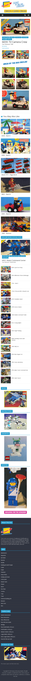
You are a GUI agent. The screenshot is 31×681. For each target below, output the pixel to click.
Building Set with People (7, 565)
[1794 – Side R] (6, 282)
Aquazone (3, 555)
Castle (2, 567)
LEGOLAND (4, 579)
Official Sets (18, 37)
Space (2, 586)
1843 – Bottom (6, 233)
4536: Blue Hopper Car (16, 354)
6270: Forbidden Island (16, 299)
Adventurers (4, 553)
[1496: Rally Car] (6, 345)
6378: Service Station (16, 307)
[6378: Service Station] (6, 306)
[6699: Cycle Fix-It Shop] (6, 267)
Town (4, 39)
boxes (20, 540)
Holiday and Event (5, 577)
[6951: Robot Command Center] (15, 240)
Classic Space (6, 256)
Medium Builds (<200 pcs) (7, 632)
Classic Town (5, 37)
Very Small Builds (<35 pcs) (7, 627)
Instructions (5, 48)
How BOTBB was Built (6, 639)
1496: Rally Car (15, 346)
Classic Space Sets (14, 256)
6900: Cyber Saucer (16, 378)
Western (3, 601)
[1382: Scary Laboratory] (6, 361)
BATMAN (3, 557)
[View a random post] (28, 15)
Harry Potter (4, 574)
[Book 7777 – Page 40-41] (15, 159)
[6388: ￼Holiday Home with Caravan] (6, 338)
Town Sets (9, 39)
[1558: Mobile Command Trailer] (6, 314)
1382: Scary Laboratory (17, 362)
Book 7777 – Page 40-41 (9, 175)
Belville (2, 562)
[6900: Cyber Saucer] (6, 377)
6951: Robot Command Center (14, 260)
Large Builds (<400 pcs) (6, 634)
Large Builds (22, 256)
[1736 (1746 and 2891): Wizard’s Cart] (6, 290)
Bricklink (4, 46)
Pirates (2, 584)
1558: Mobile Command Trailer (18, 315)
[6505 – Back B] (15, 198)
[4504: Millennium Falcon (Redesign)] (6, 274)
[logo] (6, 526)
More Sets (3, 603)
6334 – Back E (6, 136)
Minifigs (3, 624)
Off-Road (12, 37)
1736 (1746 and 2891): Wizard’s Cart (20, 291)
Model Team (4, 581)
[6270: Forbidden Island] (6, 298)
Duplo (2, 569)
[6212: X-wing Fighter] (6, 322)
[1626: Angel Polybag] (6, 330)
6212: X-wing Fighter (16, 323)
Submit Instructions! (6, 615)
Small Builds (25, 37)
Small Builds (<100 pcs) (6, 629)
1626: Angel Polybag (16, 330)
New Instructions (5, 617)
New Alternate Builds (6, 622)
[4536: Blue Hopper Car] (6, 353)
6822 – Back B (6, 194)
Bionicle (3, 560)
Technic (3, 591)
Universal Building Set (6, 598)
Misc (2, 606)
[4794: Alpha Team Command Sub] (6, 369)
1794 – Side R (14, 283)
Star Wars (3, 589)
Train (2, 593)
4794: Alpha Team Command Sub (19, 370)
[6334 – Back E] (15, 120)
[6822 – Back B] (15, 178)
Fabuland (3, 572)
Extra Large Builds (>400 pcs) (8, 636)
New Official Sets (5, 620)
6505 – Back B (6, 214)
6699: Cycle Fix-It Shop (16, 267)
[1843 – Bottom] (15, 217)
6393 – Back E (6, 155)
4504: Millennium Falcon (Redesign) (20, 275)
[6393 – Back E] (15, 139)
